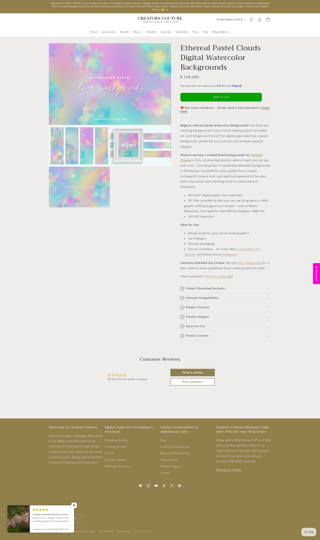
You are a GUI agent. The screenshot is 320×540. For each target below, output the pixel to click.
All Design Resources (117, 466)
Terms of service (143, 531)
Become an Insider (229, 469)
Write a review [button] (192, 372)
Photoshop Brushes (116, 440)
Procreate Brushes (115, 446)
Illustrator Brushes (116, 459)
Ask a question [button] (192, 381)
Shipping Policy (169, 459)
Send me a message (218, 276)
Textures (110, 453)
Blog (163, 440)
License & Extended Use (174, 446)
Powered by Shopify (86, 531)
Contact (165, 472)
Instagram (229, 254)
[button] (137, 32)
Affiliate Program (170, 466)
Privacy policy (124, 531)
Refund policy (106, 531)
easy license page (249, 263)
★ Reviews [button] (316, 273)
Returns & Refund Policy (174, 453)
